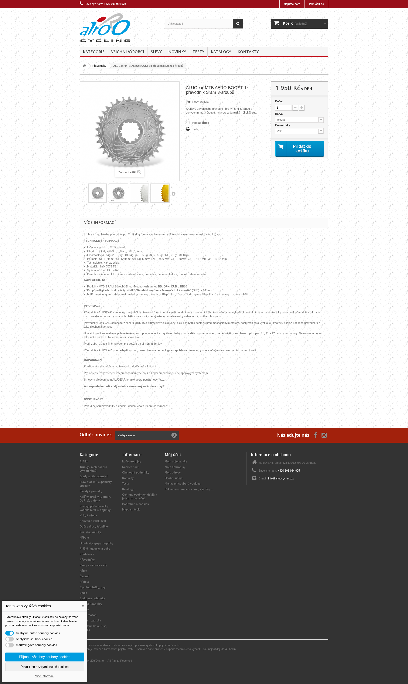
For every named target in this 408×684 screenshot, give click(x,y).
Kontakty (248, 51)
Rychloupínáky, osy (92, 587)
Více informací (44, 676)
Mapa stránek (131, 509)
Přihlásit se (316, 4)
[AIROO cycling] (119, 26)
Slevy (156, 51)
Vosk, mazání (88, 615)
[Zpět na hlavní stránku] (84, 66)
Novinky (177, 51)
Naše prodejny (131, 461)
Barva (279, 113)
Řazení (84, 576)
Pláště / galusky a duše (95, 548)
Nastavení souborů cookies (182, 483)
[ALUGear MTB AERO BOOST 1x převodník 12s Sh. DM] (97, 193)
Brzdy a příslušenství (94, 476)
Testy (198, 51)
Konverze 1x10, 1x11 (93, 521)
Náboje (84, 537)
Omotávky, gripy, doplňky (96, 543)
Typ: (188, 101)
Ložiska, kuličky (90, 532)
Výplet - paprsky (90, 620)
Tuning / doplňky (91, 604)
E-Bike (84, 461)
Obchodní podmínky (135, 472)
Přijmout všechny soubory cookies (44, 657)
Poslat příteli (200, 122)
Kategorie (94, 51)
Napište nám (292, 4)
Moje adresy (173, 472)
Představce (87, 554)
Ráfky (83, 570)
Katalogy (221, 51)
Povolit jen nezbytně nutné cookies (45, 666)
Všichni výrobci (127, 51)
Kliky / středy (88, 515)
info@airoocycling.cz (281, 478)
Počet (279, 101)
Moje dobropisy (175, 467)
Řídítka (84, 581)
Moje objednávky (176, 461)
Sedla (83, 592)
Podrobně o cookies (135, 504)
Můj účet (173, 454)
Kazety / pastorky (91, 491)
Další (173, 194)
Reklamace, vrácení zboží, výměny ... (189, 489)
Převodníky (283, 125)
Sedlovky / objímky (92, 598)
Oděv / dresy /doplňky (94, 526)
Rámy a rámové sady (93, 565)
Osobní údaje (173, 478)
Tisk (195, 129)
